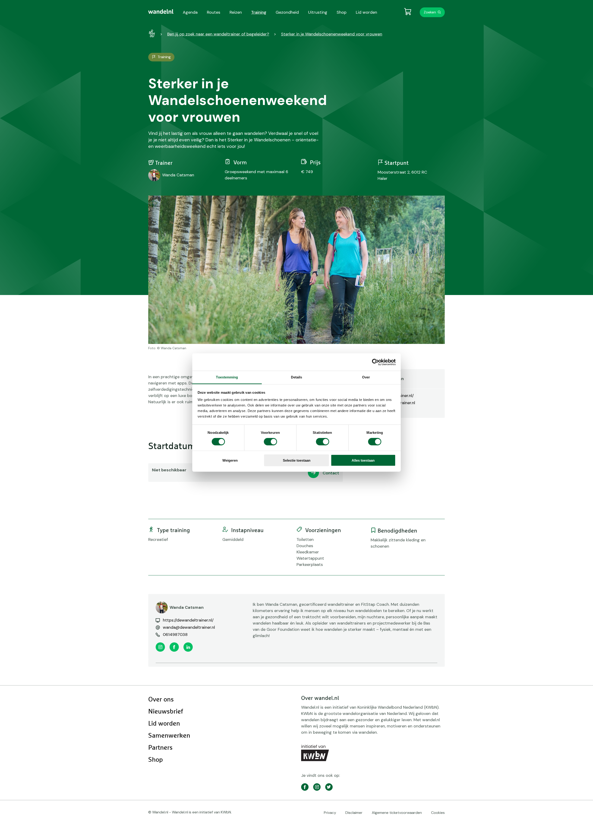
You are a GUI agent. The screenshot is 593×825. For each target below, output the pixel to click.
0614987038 (175, 634)
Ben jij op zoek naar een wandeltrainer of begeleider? (218, 34)
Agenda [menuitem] (190, 12)
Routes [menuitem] (213, 12)
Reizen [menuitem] (236, 12)
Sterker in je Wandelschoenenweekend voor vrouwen (331, 34)
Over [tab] (366, 377)
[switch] (270, 441)
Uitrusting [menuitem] (317, 12)
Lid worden (164, 723)
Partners (160, 748)
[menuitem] (160, 11)
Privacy (330, 812)
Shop (155, 760)
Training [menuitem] (258, 12)
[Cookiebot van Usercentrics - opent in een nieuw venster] (375, 362)
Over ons (161, 699)
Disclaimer (354, 812)
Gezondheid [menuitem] (287, 12)
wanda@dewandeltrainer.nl (189, 627)
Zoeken (430, 12)
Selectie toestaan (296, 460)
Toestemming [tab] (227, 377)
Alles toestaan (363, 460)
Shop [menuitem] (342, 12)
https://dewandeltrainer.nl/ (188, 620)
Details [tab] (296, 377)
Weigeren (230, 460)
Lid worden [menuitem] (366, 12)
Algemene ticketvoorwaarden (397, 812)
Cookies (438, 812)
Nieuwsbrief (165, 711)
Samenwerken (169, 736)
